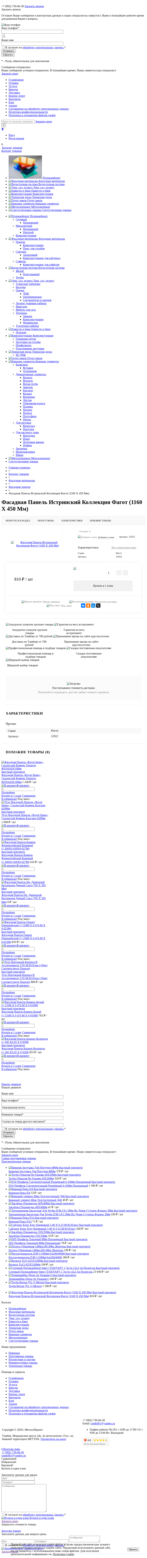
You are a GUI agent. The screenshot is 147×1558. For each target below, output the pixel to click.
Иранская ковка (25, 451)
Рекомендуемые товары (23, 1362)
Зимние (27, 316)
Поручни (28, 429)
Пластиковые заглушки (30, 348)
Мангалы (21, 306)
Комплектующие (43, 193)
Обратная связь (10, 1449)
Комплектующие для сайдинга (41, 258)
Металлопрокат (40, 206)
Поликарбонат (51, 177)
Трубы (20, 277)
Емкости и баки (41, 190)
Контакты (15, 99)
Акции (13, 105)
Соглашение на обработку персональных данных (39, 108)
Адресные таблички (28, 283)
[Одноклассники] (88, 605)
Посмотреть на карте (53, 1439)
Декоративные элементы (31, 374)
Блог (11, 102)
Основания (30, 371)
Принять (133, 1549)
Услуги (13, 86)
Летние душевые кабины (31, 303)
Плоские (21, 332)
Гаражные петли (26, 338)
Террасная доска (42, 197)
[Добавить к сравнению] (65, 540)
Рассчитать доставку (106, 601)
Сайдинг (21, 251)
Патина (27, 409)
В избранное (9, 798)
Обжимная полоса (34, 403)
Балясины (22, 364)
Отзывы (13, 82)
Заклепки (21, 448)
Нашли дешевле (51, 601)
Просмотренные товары (16, 1161)
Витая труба (30, 384)
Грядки (20, 290)
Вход (12, 135)
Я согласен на (35, 47)
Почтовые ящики (33, 442)
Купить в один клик (41, 1517)
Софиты (21, 261)
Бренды (13, 89)
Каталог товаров (11, 147)
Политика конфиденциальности (28, 112)
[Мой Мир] (93, 605)
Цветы (27, 419)
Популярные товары (21, 1356)
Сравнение (28, 795)
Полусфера (29, 416)
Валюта (27, 377)
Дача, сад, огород (43, 187)
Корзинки (29, 396)
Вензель (28, 380)
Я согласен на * (35, 1514)
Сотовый (21, 219)
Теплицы (21, 313)
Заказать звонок (34, 6)
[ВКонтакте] (83, 605)
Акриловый (30, 254)
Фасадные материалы (52, 181)
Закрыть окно (9, 73)
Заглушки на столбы (28, 342)
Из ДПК (21, 354)
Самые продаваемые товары (18, 1158)
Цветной (28, 232)
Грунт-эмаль (34, 200)
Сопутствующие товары (56, 210)
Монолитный (24, 225)
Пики (26, 438)
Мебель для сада (26, 309)
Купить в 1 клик (103, 585)
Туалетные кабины (27, 325)
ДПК (26, 293)
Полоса (27, 413)
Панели (20, 241)
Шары (19, 455)
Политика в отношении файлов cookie (32, 115)
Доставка (14, 92)
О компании (16, 79)
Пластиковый (31, 274)
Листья (27, 400)
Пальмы (28, 406)
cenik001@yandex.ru (103, 1423)
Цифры (27, 445)
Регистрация (16, 138)
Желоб (20, 271)
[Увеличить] (37, 544)
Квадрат (28, 390)
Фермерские (30, 322)
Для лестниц (23, 422)
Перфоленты (23, 345)
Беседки (21, 287)
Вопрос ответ (17, 95)
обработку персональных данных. (43, 47)
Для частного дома (27, 432)
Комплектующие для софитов (41, 264)
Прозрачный (30, 222)
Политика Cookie (63, 1554)
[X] (98, 605)
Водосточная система (51, 184)
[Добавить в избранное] (65, 532)
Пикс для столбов (34, 248)
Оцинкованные (32, 296)
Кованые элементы (47, 203)
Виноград (29, 425)
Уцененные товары (20, 1365)
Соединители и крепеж (37, 300)
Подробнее (8, 792)
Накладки (29, 435)
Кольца (27, 393)
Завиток (28, 387)
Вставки (28, 367)
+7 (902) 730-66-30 (12, 6)
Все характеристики (124, 547)
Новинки (14, 1352)
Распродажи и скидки (22, 1359)
